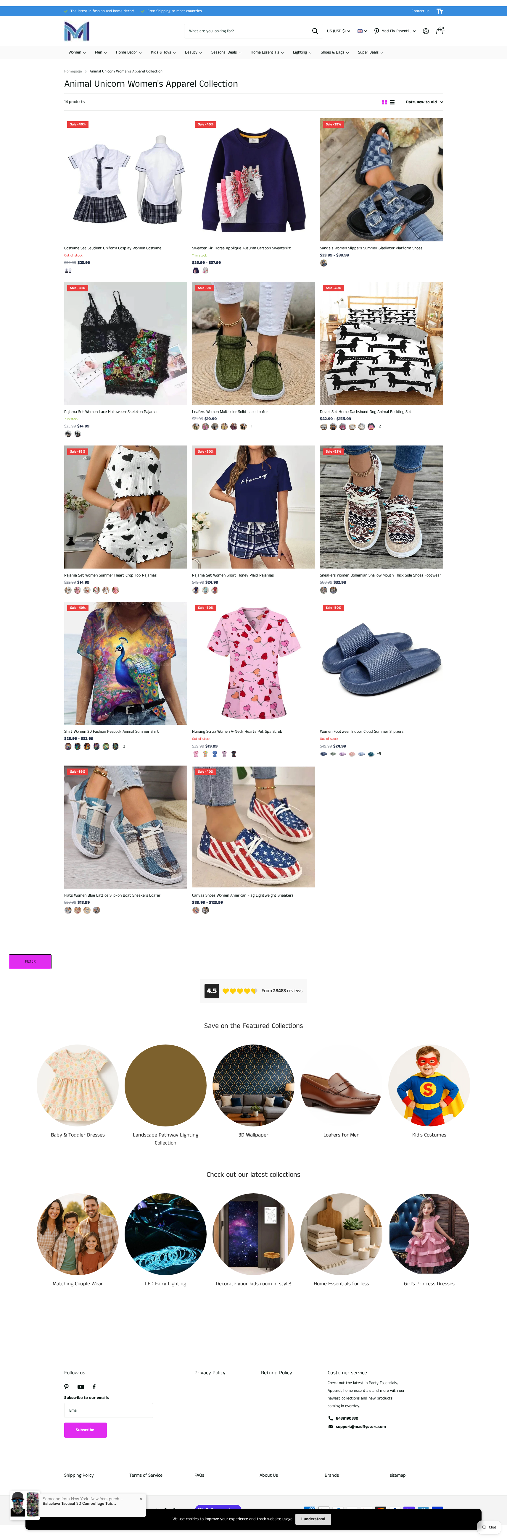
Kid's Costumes (429, 1135)
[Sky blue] (68, 910)
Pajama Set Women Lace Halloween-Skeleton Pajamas (111, 412)
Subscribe (85, 1430)
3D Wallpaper (253, 1135)
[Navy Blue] (352, 426)
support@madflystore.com (361, 1427)
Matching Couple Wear (78, 1284)
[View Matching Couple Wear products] (78, 1234)
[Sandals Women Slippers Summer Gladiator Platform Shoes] (381, 179)
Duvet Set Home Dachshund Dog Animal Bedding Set (365, 412)
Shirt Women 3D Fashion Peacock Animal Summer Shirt (111, 732)
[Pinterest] (66, 1386)
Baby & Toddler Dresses (78, 1135)
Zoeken (315, 31)
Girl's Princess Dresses (429, 1284)
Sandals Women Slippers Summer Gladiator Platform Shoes (371, 248)
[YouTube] (81, 1387)
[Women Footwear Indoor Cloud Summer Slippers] (381, 663)
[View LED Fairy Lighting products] (166, 1234)
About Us (269, 1475)
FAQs (199, 1475)
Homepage (73, 71)
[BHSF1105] (214, 754)
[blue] (195, 590)
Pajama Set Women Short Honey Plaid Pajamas (233, 575)
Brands (332, 1475)
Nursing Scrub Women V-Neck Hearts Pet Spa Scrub (237, 732)
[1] (361, 426)
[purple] (342, 754)
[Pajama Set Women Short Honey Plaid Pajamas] (253, 507)
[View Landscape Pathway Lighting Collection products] (166, 1085)
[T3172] (205, 270)
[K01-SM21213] (77, 746)
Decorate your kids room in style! (253, 1284)
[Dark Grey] (214, 426)
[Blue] (323, 263)
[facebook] (94, 1386)
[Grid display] (384, 102)
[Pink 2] (115, 590)
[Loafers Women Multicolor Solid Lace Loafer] (253, 343)
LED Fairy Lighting (165, 1284)
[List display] (392, 102)
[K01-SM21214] (87, 746)
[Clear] (323, 426)
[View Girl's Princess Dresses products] (429, 1234)
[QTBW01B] (77, 434)
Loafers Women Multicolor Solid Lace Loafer (230, 412)
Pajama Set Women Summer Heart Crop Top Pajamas (110, 575)
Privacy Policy (210, 1373)
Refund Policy (276, 1373)
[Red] (87, 590)
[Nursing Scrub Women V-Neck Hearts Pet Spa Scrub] (253, 663)
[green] (205, 590)
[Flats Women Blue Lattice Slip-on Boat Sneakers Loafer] (125, 827)
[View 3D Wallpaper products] (253, 1085)
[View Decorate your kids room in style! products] (253, 1234)
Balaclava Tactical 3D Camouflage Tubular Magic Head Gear (80, 1503)
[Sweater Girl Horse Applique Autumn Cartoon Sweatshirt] (253, 179)
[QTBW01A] (68, 434)
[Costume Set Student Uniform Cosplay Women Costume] (125, 179)
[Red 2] (96, 590)
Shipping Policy (79, 1475)
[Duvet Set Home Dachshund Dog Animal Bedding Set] (381, 343)
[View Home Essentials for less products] (341, 1234)
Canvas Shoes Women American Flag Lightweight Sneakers (242, 895)
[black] (243, 426)
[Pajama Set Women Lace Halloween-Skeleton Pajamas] (125, 343)
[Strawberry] (106, 590)
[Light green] (87, 910)
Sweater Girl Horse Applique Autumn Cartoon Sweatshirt (241, 248)
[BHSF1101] (205, 754)
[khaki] (323, 590)
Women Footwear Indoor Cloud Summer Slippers (361, 732)
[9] (333, 426)
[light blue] (361, 754)
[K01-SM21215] (115, 746)
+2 (379, 426)
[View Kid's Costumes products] (429, 1085)
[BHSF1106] (224, 754)
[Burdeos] (233, 426)
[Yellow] (224, 426)
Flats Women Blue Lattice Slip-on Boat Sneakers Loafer (112, 895)
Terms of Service (145, 1475)
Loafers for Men (341, 1135)
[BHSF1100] (233, 754)
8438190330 (347, 1418)
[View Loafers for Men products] (341, 1085)
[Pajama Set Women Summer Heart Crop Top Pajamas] (125, 507)
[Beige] (371, 426)
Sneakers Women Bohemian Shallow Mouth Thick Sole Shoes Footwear (380, 575)
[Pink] (77, 590)
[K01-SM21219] (96, 746)
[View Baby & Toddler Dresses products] (78, 1085)
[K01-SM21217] (68, 746)
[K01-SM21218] (106, 746)
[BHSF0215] (195, 754)
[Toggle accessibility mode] (440, 11)
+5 (379, 754)
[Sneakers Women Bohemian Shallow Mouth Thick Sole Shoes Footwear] (381, 507)
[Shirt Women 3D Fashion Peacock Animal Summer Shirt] (125, 663)
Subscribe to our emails (86, 1398)
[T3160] (195, 270)
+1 (250, 426)
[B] (195, 910)
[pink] (205, 426)
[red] (214, 590)
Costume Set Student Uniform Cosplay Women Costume (112, 248)
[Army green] (195, 426)
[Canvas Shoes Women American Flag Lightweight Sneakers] (253, 827)
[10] (342, 426)
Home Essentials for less (341, 1284)
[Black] (68, 590)
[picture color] (68, 270)
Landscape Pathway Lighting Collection (165, 1139)
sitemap (398, 1475)
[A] (205, 910)
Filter (30, 961)
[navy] (323, 754)
